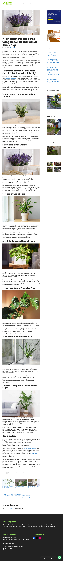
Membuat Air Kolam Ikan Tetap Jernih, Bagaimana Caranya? (17, 497)
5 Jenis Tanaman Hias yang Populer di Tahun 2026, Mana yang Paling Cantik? (53, 80)
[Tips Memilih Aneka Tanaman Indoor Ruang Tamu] (21, 482)
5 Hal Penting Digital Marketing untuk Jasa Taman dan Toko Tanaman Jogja (52, 55)
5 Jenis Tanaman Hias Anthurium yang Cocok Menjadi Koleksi (53, 74)
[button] (59, 557)
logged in (12, 508)
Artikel (50, 3)
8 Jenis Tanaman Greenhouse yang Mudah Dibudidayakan (17, 495)
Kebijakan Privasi (9, 549)
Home (15, 3)
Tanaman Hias (7, 493)
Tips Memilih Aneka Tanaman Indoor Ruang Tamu (20, 488)
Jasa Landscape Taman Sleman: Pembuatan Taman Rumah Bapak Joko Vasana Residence (53, 68)
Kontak (57, 3)
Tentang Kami (23, 3)
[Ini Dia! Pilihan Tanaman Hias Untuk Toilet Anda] (8, 482)
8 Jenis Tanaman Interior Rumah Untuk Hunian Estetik (33, 488)
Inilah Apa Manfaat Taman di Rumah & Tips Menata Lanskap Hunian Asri (53, 61)
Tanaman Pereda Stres (16, 494)
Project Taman (32, 3)
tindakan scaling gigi (10, 78)
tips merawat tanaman (30, 448)
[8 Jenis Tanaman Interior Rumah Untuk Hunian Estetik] (34, 482)
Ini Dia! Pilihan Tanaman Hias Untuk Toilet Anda (7, 487)
